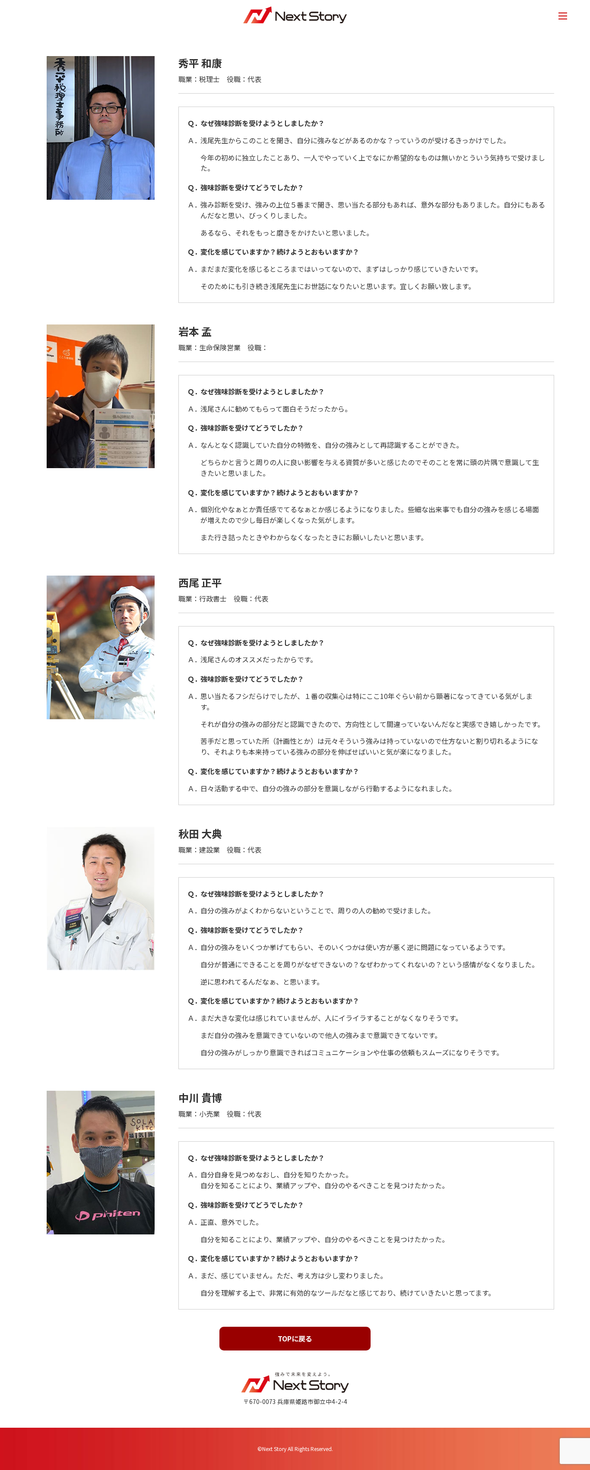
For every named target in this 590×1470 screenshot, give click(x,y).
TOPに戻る (295, 1338)
